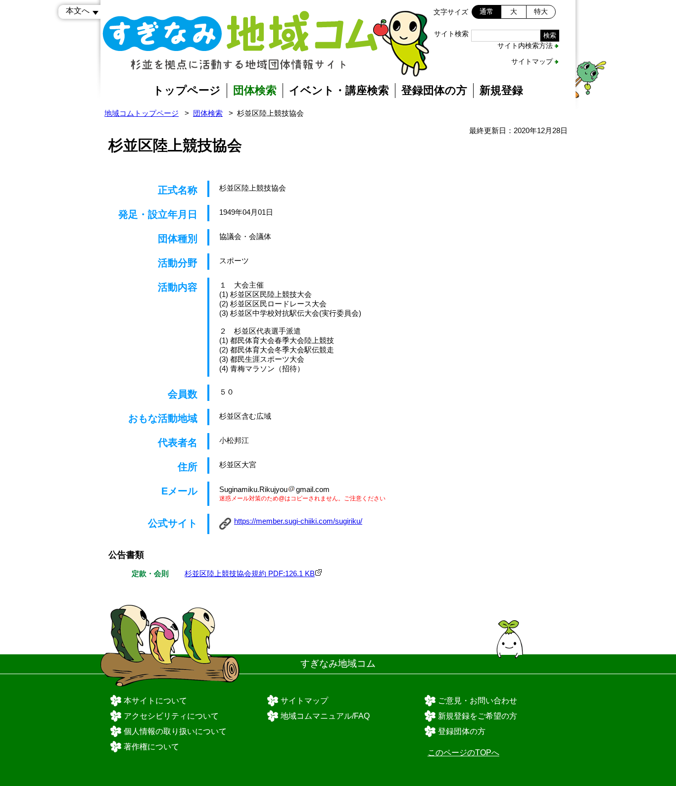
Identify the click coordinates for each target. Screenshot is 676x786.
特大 (541, 11)
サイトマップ (532, 61)
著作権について (151, 746)
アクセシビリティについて (171, 716)
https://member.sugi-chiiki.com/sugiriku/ (298, 521)
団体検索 (255, 90)
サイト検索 (451, 34)
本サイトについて (155, 700)
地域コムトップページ (141, 113)
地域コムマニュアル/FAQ (325, 716)
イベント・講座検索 (339, 90)
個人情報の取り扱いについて (175, 731)
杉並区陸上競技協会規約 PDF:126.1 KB (250, 573)
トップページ (187, 90)
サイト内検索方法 (525, 45)
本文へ (78, 10)
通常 (486, 11)
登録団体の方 (434, 90)
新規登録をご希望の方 (477, 716)
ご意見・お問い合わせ (477, 700)
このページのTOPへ (463, 752)
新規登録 (501, 90)
